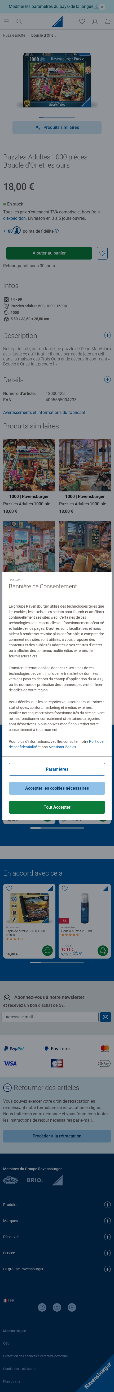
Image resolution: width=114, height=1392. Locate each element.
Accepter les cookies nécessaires (57, 788)
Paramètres (57, 769)
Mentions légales (62, 747)
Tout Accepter (57, 807)
